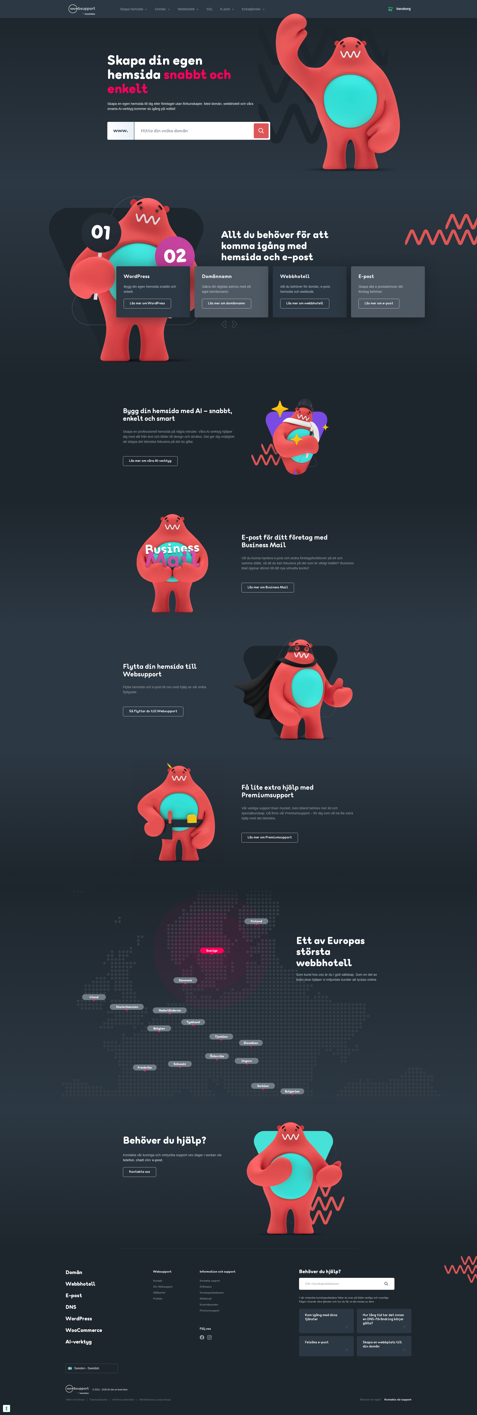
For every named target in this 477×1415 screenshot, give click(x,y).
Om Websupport (163, 1286)
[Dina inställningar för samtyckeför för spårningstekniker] (6, 1408)
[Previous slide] (224, 324)
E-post (74, 1296)
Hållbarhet (159, 1292)
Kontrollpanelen (209, 1304)
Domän (74, 1272)
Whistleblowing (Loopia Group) (155, 1399)
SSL (209, 9)
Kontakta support (210, 1280)
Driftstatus (206, 1286)
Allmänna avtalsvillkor (123, 1399)
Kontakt (157, 1280)
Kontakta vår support (397, 1399)
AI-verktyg (79, 1342)
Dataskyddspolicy (99, 1399)
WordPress (79, 1319)
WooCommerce (84, 1330)
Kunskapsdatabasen (212, 1292)
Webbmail (205, 1298)
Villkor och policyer (75, 1399)
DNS (71, 1307)
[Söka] (261, 130)
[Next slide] (234, 324)
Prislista (157, 1298)
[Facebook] (202, 1337)
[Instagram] (209, 1337)
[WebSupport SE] (82, 8)
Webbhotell (80, 1284)
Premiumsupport (209, 1310)
